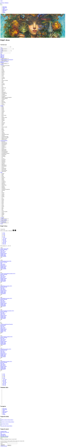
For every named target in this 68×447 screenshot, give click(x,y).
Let (1, 248)
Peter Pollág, (4, 436)
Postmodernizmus (5, 151)
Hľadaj (1, 223)
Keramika (3, 122)
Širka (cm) (2, 55)
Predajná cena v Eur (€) (4, 61)
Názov (1, 51)
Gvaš (2, 76)
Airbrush (3, 99)
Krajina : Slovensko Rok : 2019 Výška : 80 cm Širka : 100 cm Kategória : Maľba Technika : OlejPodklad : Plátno (3, 290)
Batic (2, 82)
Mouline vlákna (4, 117)
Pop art (3, 167)
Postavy (3, 192)
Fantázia (3, 186)
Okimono (3, 190)
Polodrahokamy (4, 93)
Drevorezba (4, 102)
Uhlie (3, 81)
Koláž (3, 69)
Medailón (3, 187)
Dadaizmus (3, 161)
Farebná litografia (5, 98)
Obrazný (3, 162)
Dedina (3, 195)
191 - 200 (4, 240)
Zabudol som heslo (4, 445)
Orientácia (2, 217)
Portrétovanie (4, 168)
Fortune (1, 423)
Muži (2, 208)
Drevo (3, 103)
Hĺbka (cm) (2, 56)
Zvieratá (3, 180)
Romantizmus (4, 154)
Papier (3, 107)
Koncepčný (4, 159)
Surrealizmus (4, 144)
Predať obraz (5, 7)
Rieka (3, 203)
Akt (2, 215)
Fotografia (3, 96)
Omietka (3, 120)
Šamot (3, 124)
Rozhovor (3, 177)
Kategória (2, 62)
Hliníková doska (4, 138)
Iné (2, 85)
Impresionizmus (4, 142)
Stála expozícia (5, 9)
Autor (1, 47)
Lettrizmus (3, 155)
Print (2, 88)
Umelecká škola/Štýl (3, 140)
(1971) (11, 273)
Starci (3, 210)
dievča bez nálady (3, 310)
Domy (3, 198)
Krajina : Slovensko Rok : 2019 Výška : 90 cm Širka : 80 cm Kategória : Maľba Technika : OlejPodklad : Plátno (3, 302)
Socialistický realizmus (5, 153)
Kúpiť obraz (5, 6)
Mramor (3, 119)
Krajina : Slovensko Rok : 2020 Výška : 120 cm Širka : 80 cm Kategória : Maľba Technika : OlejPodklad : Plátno (3, 253)
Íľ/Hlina (3, 130)
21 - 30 (4, 234)
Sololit (3, 112)
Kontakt (4, 12)
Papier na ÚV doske (5, 137)
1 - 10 (4, 232)
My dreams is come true (4, 421)
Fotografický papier (5, 136)
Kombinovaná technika (6, 65)
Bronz (3, 100)
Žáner (1, 172)
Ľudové (3, 148)
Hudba (3, 214)
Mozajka (3, 84)
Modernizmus (4, 150)
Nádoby (3, 194)
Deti (2, 209)
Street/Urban (4, 169)
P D (1, 433)
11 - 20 (4, 233)
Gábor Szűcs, (3, 435)
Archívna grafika (4, 211)
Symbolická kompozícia (6, 189)
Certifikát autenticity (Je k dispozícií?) (6, 59)
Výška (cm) (2, 54)
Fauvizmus (3, 156)
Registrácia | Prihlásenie (4, 2)
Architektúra (4, 181)
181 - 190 (4, 239)
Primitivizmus (4, 149)
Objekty (3, 213)
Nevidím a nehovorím (4, 273)
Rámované (2, 57)
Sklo (2, 121)
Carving (3, 83)
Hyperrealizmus (4, 170)
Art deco (3, 158)
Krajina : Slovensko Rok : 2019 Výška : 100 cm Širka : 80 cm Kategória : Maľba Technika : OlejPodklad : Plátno (3, 278)
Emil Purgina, (4, 432)
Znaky (3, 212)
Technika (2, 64)
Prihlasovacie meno (4, 442)
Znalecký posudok (3, 219)
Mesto (3, 174)
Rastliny (3, 196)
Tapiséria (3, 104)
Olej (2, 67)
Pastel (3, 75)
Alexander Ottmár (3, 431)
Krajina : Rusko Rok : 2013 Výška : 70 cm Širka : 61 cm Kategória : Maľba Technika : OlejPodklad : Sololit (3, 328)
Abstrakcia (3, 188)
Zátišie (3, 178)
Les (2, 197)
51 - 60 (4, 237)
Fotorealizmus (4, 166)
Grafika (3, 70)
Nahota (3, 179)
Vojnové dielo (4, 185)
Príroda (3, 216)
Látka (3, 131)
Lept (2, 86)
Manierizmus (4, 171)
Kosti (3, 116)
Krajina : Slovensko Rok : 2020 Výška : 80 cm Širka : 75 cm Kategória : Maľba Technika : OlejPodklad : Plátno (3, 315)
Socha (3, 202)
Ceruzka (3, 77)
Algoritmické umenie (5, 134)
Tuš (2, 79)
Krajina (1, 49)
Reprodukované (3, 221)
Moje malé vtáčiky (3, 425)
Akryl (3, 68)
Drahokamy (4, 92)
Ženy (2, 207)
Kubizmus (3, 160)
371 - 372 (4, 385)
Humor (3, 199)
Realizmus (3, 141)
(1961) (5, 248)
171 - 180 (4, 238)
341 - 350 (4, 241)
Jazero (3, 205)
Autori (4, 8)
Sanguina (3, 78)
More (3, 175)
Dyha (3, 113)
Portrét (3, 176)
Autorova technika (5, 80)
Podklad (1, 105)
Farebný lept (4, 87)
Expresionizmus (4, 143)
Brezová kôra (4, 115)
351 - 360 (4, 242)
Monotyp (3, 101)
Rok (1, 53)
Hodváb (3, 118)
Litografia (3, 94)
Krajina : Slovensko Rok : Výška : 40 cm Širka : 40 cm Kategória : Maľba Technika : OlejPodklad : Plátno (3, 265)
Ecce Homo (2, 261)
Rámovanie (4, 10)
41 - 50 (4, 236)
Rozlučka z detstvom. (4, 419)
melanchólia (2, 285)
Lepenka (3, 111)
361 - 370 (4, 243)
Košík (1, 0)
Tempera (3, 66)
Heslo (2, 443)
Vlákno (3, 132)
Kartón (3, 108)
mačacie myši (2, 336)
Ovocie (3, 193)
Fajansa (3, 123)
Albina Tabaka (2, 434)
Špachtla (3, 71)
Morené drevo (4, 139)
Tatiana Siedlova (10, 419)
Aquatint (3, 135)
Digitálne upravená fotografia (7, 97)
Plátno (3, 106)
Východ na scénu (3, 324)
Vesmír (3, 206)
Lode (2, 204)
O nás (4, 11)
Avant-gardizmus (4, 152)
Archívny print (4, 95)
